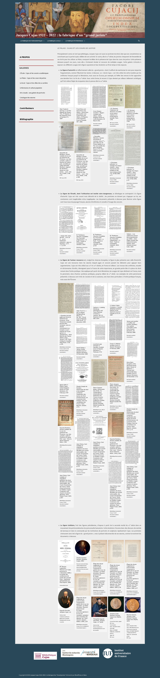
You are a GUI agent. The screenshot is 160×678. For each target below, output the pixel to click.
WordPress (78, 675)
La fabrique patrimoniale (74, 41)
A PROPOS (25, 57)
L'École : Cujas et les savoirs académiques (34, 73)
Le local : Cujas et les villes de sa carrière (34, 83)
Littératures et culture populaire (31, 88)
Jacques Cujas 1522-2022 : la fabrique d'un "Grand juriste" (48, 675)
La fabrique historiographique (31, 41)
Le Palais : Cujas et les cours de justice (33, 78)
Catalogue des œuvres (27, 98)
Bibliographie (26, 119)
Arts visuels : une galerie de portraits (32, 93)
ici (98, 125)
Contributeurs (27, 108)
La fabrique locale (54, 41)
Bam (85, 675)
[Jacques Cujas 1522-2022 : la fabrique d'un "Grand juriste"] (80, 20)
